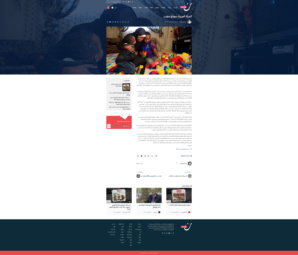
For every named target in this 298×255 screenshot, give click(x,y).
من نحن (113, 224)
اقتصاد (163, 8)
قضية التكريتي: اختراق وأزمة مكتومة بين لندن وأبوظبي (149, 206)
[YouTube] (129, 2)
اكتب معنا (113, 229)
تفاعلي (122, 237)
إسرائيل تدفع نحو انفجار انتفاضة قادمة (116, 85)
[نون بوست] (186, 7)
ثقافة (151, 8)
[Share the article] (123, 22)
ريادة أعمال (129, 232)
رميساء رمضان (182, 22)
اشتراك (109, 126)
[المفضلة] (108, 7)
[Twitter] (131, 2)
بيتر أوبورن (155, 212)
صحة (131, 242)
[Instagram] (127, 2)
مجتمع (157, 8)
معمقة (140, 8)
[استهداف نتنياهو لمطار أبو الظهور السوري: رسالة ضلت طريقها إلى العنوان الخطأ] (119, 195)
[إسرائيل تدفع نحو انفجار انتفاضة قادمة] (179, 195)
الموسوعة (122, 240)
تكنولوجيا (139, 242)
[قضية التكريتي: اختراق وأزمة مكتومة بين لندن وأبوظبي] (149, 195)
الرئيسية (175, 8)
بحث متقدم (112, 234)
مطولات (122, 229)
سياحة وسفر (129, 234)
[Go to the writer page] (190, 163)
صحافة (130, 226)
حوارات (122, 232)
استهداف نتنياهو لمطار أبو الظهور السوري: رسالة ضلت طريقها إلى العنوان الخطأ (119, 207)
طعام (131, 240)
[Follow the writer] (177, 163)
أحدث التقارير (121, 224)
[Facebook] (133, 2)
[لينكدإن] (137, 163)
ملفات (146, 8)
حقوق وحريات (138, 229)
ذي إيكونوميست (183, 212)
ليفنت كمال (125, 212)
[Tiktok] (123, 2)
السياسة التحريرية (111, 232)
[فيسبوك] (138, 163)
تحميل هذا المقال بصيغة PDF (182, 149)
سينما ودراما (129, 237)
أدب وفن (130, 229)
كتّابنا (114, 226)
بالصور (122, 242)
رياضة (140, 237)
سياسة (169, 8)
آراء (140, 232)
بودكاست (134, 8)
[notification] (116, 8)
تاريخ (140, 234)
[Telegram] (125, 2)
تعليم (140, 240)
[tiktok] (162, 233)
